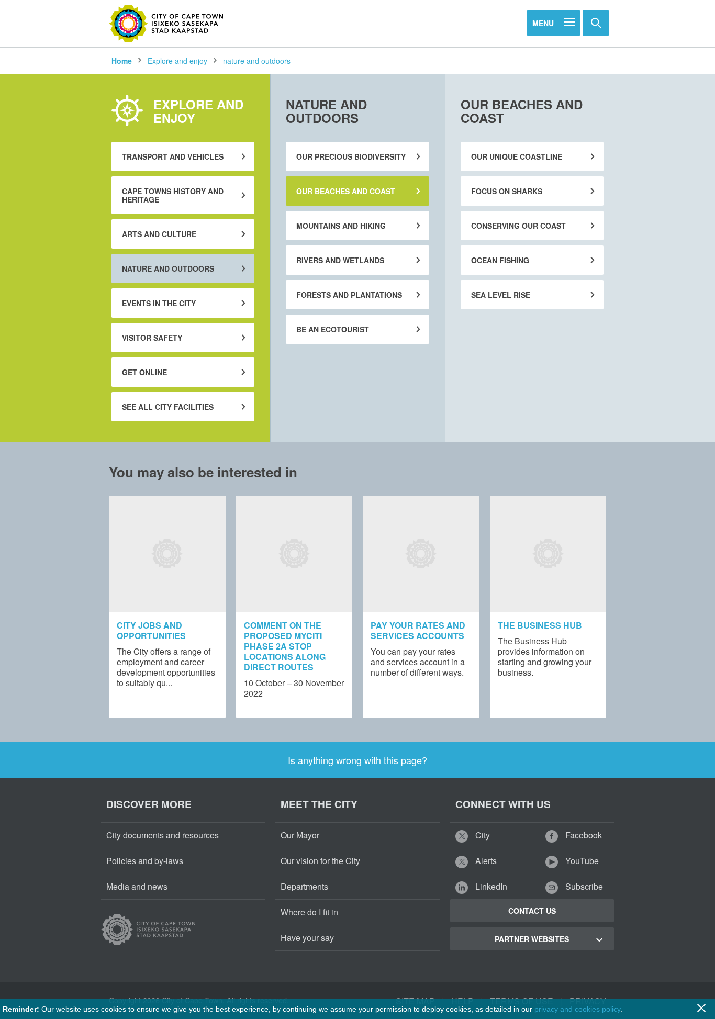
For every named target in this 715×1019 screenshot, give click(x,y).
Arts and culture (159, 234)
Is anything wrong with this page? (357, 760)
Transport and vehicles (173, 156)
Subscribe (583, 886)
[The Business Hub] (548, 554)
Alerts (485, 861)
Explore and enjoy (177, 60)
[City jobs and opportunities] (167, 554)
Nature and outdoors (168, 268)
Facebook (582, 835)
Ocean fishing (500, 260)
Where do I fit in (309, 912)
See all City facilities (168, 406)
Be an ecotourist (332, 329)
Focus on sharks (506, 191)
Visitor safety (152, 337)
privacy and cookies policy (577, 1009)
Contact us (532, 910)
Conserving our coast (518, 225)
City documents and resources (162, 835)
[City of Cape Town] (166, 23)
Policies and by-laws (144, 861)
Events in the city (159, 303)
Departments (304, 886)
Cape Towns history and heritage (173, 195)
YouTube (581, 861)
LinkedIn (490, 886)
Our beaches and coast (345, 191)
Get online (144, 372)
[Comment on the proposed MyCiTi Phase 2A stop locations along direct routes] (294, 554)
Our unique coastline (516, 156)
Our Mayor (300, 835)
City (481, 835)
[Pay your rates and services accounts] (421, 554)
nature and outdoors (257, 60)
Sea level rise (500, 294)
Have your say (307, 938)
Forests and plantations (349, 294)
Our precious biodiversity (351, 156)
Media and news (136, 886)
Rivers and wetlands (340, 260)
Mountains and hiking (341, 225)
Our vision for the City (320, 861)
